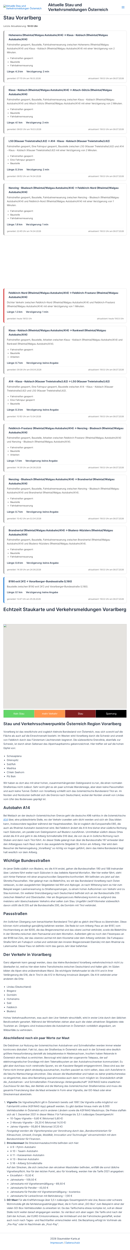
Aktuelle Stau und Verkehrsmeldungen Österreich (78, 7)
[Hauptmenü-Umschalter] (123, 7)
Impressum (56, 1242)
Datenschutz (72, 1242)
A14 (5, 819)
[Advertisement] (65, 262)
